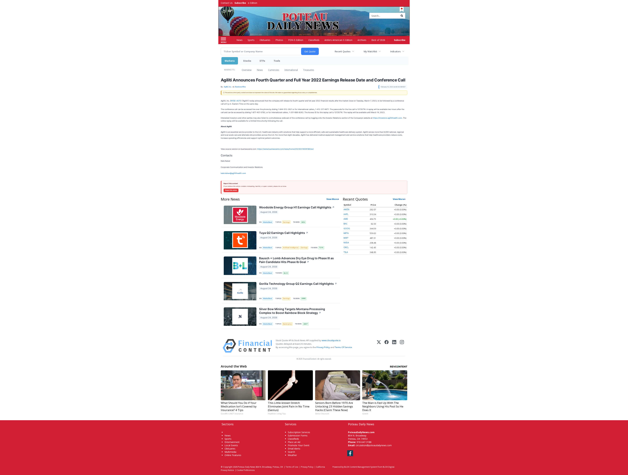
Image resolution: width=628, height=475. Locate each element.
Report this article (231, 190)
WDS (303, 222)
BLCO (286, 273)
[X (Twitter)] (378, 346)
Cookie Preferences (245, 470)
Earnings (286, 222)
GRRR (303, 298)
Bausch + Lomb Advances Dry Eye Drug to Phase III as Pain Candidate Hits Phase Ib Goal (296, 260)
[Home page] (314, 16)
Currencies (273, 69)
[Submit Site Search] (402, 15)
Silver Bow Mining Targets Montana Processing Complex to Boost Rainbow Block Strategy (292, 311)
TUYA (321, 247)
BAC (346, 223)
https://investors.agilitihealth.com (387, 118)
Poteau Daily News (246, 467)
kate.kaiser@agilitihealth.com (233, 173)
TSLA (346, 252)
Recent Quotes (342, 51)
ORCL (346, 247)
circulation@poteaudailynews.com (374, 445)
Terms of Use (292, 467)
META (346, 233)
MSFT (346, 238)
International (291, 69)
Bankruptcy (287, 324)
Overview (247, 69)
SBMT (305, 324)
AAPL (346, 214)
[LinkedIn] (394, 346)
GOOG (347, 228)
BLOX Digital (388, 467)
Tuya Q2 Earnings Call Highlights (283, 233)
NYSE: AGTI (236, 101)
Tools (277, 60)
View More (332, 199)
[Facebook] (386, 346)
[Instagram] (402, 346)
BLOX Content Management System (360, 467)
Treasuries (308, 69)
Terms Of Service (343, 347)
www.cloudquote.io (331, 340)
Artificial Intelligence (290, 247)
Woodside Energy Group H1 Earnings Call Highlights (296, 207)
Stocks (247, 60)
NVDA (346, 242)
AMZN (346, 209)
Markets (230, 60)
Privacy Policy (323, 347)
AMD (346, 219)
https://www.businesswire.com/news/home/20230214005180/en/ (285, 149)
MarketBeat (267, 222)
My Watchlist (370, 51)
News (260, 69)
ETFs (262, 60)
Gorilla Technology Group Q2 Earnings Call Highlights (298, 283)
